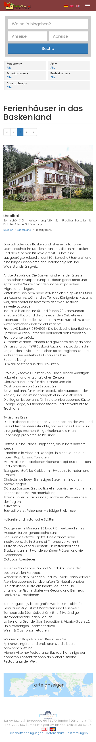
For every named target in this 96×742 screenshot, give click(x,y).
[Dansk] (72, 5)
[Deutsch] (66, 5)
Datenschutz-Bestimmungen (67, 733)
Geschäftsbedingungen (25, 733)
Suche (48, 48)
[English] (77, 5)
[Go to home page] (17, 5)
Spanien (8, 230)
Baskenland (24, 230)
